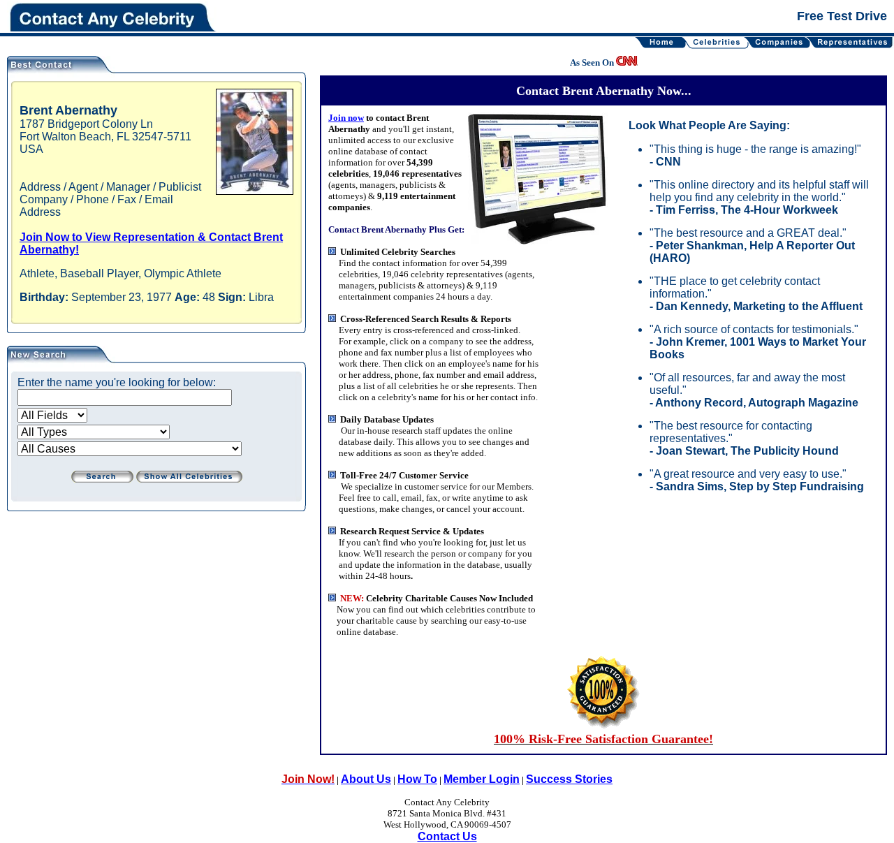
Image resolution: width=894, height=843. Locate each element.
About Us (366, 779)
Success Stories (569, 779)
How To (417, 779)
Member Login (482, 779)
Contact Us (447, 836)
